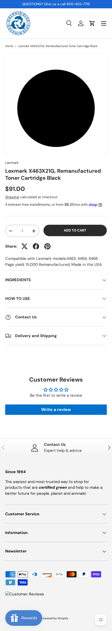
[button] (92, 23)
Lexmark (12, 162)
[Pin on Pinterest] (47, 246)
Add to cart (75, 230)
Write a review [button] (56, 409)
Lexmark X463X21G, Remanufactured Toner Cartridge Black (57, 46)
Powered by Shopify (54, 618)
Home (9, 46)
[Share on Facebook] (36, 246)
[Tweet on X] (24, 246)
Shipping (12, 197)
